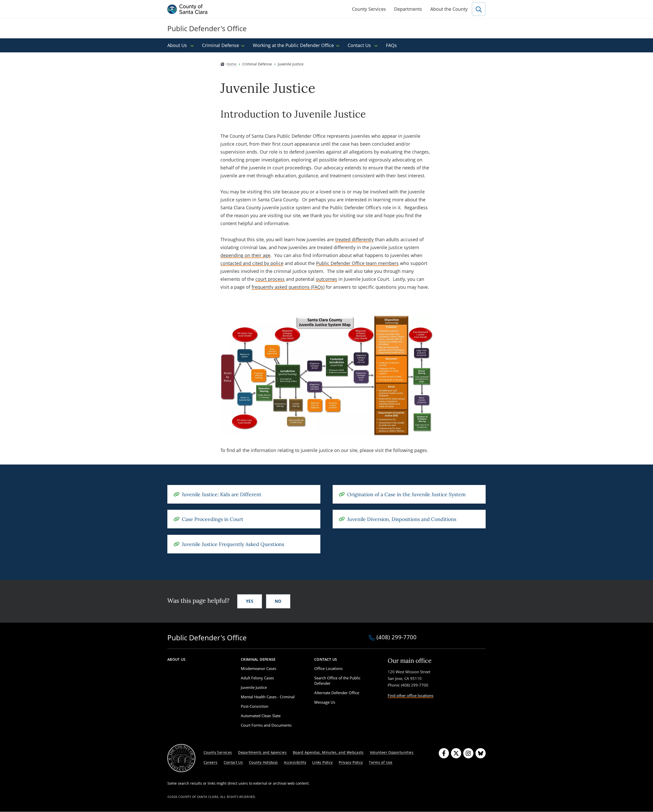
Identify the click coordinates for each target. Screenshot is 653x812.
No (278, 601)
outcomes (326, 279)
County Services (369, 9)
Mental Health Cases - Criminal (268, 696)
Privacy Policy (351, 762)
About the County (449, 9)
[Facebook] (444, 753)
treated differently (354, 239)
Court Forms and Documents (266, 725)
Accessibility (295, 762)
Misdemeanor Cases (258, 668)
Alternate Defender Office (336, 692)
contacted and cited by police (251, 263)
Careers (211, 762)
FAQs (391, 45)
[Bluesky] (480, 753)
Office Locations (328, 668)
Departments (408, 9)
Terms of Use (380, 762)
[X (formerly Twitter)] (456, 753)
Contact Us (360, 45)
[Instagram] (468, 753)
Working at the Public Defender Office (293, 45)
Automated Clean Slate (261, 715)
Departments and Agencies (262, 752)
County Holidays (263, 762)
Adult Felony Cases (257, 677)
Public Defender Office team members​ (357, 263)
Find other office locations (410, 695)
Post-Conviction (254, 706)
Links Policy (322, 762)
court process (270, 279)
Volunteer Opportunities (391, 752)
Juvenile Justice (254, 687)
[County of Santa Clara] (187, 9)
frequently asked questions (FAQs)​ (288, 287)
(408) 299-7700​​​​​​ (396, 637)
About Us (177, 45)
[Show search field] (479, 9)
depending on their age (245, 255)
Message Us (324, 702)
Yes (249, 601)
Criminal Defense (220, 45)
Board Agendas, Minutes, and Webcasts (328, 752)
